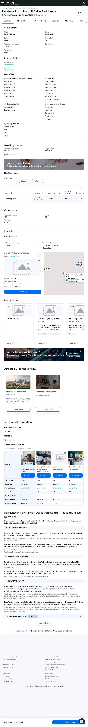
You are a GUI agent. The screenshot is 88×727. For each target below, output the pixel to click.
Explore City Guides (9, 664)
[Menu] (2, 3)
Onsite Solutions (8, 667)
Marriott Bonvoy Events (46, 392)
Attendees (8, 178)
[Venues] (84, 3)
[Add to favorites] (39, 261)
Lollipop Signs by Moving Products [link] (50, 318)
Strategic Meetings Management (55, 664)
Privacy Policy (49, 673)
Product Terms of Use (51, 676)
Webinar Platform (50, 669)
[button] (15, 180)
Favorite (83, 13)
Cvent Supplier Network (10, 657)
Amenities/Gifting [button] (43, 333)
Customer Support (8, 679)
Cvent (3, 8)
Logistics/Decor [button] (55, 333)
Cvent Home (6, 673)
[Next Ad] (39, 254)
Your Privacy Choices (9, 681)
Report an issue (22, 631)
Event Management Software (54, 657)
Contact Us (6, 676)
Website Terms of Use (51, 679)
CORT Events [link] (13, 318)
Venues (10, 8)
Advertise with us (50, 681)
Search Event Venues (9, 659)
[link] (19, 310)
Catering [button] (71, 333)
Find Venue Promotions (10, 662)
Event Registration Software (53, 659)
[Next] (86, 22)
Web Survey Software (51, 667)
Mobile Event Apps (50, 662)
